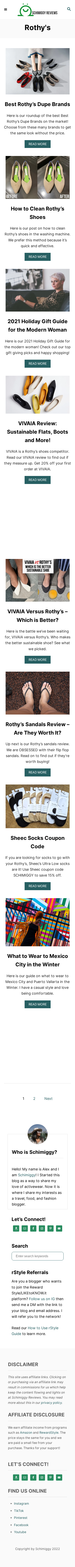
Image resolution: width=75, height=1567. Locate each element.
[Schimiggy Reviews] (37, 9)
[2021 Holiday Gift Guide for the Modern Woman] (38, 292)
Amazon (26, 1432)
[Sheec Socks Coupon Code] (38, 808)
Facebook (21, 1525)
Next (48, 1098)
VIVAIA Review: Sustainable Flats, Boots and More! (37, 431)
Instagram (21, 1503)
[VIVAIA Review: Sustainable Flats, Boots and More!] (38, 396)
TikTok (19, 1511)
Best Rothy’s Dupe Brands (37, 104)
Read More (39, 145)
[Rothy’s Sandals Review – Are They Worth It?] (38, 695)
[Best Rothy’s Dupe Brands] (38, 73)
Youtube (20, 1532)
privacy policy (51, 1403)
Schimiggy (27, 1175)
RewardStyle (48, 1432)
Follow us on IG (42, 1299)
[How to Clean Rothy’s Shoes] (38, 179)
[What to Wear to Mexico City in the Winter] (38, 924)
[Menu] (6, 9)
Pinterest (20, 1518)
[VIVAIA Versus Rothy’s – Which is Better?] (38, 582)
